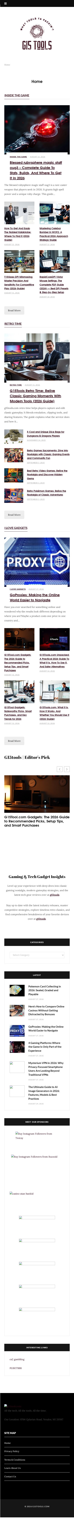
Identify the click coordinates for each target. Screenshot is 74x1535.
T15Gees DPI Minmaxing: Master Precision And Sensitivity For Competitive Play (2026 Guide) (19, 282)
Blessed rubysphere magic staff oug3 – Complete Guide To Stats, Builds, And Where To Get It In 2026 (36, 169)
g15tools (54, 894)
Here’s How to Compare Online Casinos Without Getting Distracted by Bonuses (46, 1010)
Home (7, 1443)
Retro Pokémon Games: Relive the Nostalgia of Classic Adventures (46, 492)
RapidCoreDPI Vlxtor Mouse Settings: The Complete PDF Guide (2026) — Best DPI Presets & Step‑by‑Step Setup (54, 284)
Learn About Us (12, 1468)
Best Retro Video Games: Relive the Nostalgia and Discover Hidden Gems (47, 474)
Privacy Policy (11, 1451)
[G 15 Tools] (37, 33)
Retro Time (13, 323)
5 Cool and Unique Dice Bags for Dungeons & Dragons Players (45, 433)
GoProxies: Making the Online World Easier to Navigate (35, 597)
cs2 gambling (17, 1359)
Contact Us (10, 1476)
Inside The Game (16, 95)
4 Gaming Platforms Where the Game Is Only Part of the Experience (44, 1046)
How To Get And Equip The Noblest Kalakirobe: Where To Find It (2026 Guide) (17, 234)
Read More (14, 310)
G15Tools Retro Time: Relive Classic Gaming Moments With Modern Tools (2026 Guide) (35, 395)
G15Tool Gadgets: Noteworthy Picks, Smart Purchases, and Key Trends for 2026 (18, 713)
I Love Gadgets (15, 528)
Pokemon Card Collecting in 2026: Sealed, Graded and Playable (44, 990)
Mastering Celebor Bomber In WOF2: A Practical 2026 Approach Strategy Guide (54, 234)
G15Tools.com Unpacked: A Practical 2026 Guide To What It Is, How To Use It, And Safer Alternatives (54, 660)
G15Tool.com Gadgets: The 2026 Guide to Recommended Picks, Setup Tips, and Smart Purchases (17, 662)
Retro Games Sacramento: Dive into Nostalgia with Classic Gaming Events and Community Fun (48, 454)
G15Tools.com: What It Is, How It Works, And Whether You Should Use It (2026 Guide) (54, 713)
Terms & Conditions (14, 1459)
